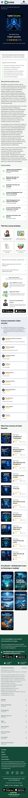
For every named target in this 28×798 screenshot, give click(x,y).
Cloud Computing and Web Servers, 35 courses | (11, 681)
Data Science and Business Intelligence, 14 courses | (12, 685)
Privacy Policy (5, 759)
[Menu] (2, 2)
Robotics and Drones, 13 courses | (8, 683)
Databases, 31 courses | (19, 678)
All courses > (3, 7)
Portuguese (16, 785)
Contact (3, 754)
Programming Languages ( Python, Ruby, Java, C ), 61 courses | (13, 672)
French (11, 785)
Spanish (6, 785)
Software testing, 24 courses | (7, 679)
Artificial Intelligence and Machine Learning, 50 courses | (13, 676)
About (3, 752)
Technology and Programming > (13, 7)
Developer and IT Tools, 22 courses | (8, 690)
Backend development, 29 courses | (8, 686)
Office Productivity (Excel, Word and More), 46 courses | (13, 674)
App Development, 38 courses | (7, 678)
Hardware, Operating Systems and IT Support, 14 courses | (13, 691)
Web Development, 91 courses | (7, 670)
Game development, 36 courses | (8, 695)
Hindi (21, 785)
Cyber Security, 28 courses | (19, 679)
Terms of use (4, 757)
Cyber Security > (4, 8)
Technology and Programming (14, 667)
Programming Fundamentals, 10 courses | (9, 688)
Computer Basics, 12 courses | (7, 693)
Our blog (3, 749)
